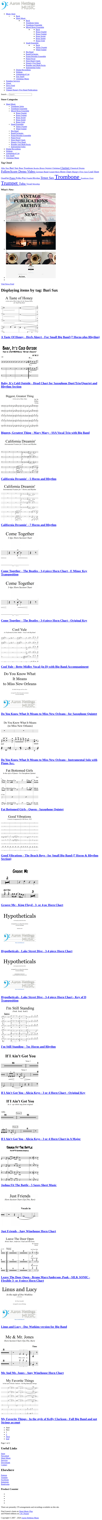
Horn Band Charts (18, 140)
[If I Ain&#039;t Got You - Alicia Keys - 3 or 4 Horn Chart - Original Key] (19, 1087)
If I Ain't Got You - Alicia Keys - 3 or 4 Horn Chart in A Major (41, 1139)
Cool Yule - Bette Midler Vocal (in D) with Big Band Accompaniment (45, 666)
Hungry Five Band (18, 142)
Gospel (52, 172)
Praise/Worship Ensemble (21, 135)
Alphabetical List (12, 153)
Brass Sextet (21, 118)
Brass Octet (20, 122)
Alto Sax (5, 168)
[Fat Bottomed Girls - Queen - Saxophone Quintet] (19, 804)
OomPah (5, 178)
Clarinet (65, 168)
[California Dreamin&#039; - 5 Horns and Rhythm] (19, 474)
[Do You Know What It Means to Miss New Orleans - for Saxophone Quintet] (19, 708)
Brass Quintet (21, 115)
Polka (19, 178)
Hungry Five (78, 172)
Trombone (68, 177)
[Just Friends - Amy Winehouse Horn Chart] (19, 1226)
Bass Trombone (26, 168)
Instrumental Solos (18, 147)
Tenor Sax (48, 178)
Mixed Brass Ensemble (20, 111)
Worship (36, 184)
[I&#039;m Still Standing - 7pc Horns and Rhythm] (19, 1041)
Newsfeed (5, 1456)
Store (3, 1454)
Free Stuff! (10, 156)
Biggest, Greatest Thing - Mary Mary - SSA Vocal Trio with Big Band (45, 432)
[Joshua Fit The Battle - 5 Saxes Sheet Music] (19, 1180)
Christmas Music (12, 158)
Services (4, 1460)
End (7, 1439)
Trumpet (10, 183)
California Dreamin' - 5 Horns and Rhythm (28, 478)
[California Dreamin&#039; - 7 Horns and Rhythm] (19, 520)
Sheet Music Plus (26, 1511)
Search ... (4, 94)
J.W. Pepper (24, 1514)
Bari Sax (14, 168)
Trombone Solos (17, 106)
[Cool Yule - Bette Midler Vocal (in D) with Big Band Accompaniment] (19, 661)
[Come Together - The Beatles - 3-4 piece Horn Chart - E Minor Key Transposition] (19, 566)
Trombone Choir (87, 178)
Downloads (5, 1463)
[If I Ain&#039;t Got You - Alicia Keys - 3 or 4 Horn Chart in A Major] (19, 1134)
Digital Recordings (13, 149)
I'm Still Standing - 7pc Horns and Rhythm (28, 1046)
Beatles (37, 168)
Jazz (86, 172)
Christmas (56, 168)
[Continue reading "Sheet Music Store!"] (31, 277)
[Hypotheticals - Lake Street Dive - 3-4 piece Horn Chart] (19, 946)
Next (8, 1437)
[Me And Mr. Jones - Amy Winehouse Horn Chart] (19, 1368)
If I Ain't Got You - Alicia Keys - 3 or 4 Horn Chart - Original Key (43, 1092)
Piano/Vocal (15, 138)
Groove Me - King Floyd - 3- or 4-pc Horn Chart (32, 905)
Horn (57, 172)
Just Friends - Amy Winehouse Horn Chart (28, 1231)
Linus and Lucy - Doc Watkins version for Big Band (34, 1326)
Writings (9, 151)
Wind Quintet (21, 129)
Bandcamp (5, 1484)
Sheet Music (11, 104)
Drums (82, 168)
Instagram (5, 1482)
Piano (12, 178)
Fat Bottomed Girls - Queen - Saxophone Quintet (32, 809)
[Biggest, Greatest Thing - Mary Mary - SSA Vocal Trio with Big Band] (19, 427)
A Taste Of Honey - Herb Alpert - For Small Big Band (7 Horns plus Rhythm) (50, 337)
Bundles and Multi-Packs (21, 144)
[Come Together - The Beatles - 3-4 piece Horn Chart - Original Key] (19, 615)
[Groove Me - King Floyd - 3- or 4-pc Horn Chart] (19, 900)
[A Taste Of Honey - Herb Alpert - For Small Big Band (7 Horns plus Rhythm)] (19, 332)
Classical (74, 168)
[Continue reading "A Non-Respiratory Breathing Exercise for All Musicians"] (31, 249)
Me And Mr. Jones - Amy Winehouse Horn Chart (32, 1372)
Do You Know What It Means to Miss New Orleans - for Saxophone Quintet (49, 713)
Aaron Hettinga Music (30, 1518)
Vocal (29, 184)
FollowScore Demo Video (18, 171)
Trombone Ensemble (19, 109)
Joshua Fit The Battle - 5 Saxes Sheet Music (29, 1185)
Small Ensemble (17, 124)
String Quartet (21, 126)
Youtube (4, 1477)
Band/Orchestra (17, 133)
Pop (24, 178)
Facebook (5, 1480)
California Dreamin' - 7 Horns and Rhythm (28, 524)
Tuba (22, 183)
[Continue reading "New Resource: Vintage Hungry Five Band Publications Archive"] (31, 221)
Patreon (4, 1475)
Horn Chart (66, 171)
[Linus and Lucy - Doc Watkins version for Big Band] (19, 1321)
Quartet (29, 178)
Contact (4, 1465)
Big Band (15, 131)
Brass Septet (21, 120)
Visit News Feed (7, 284)
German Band (42, 172)
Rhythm (37, 178)
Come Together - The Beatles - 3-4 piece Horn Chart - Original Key (44, 620)
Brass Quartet (21, 113)
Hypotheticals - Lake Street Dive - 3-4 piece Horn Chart (36, 951)
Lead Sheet (93, 171)
